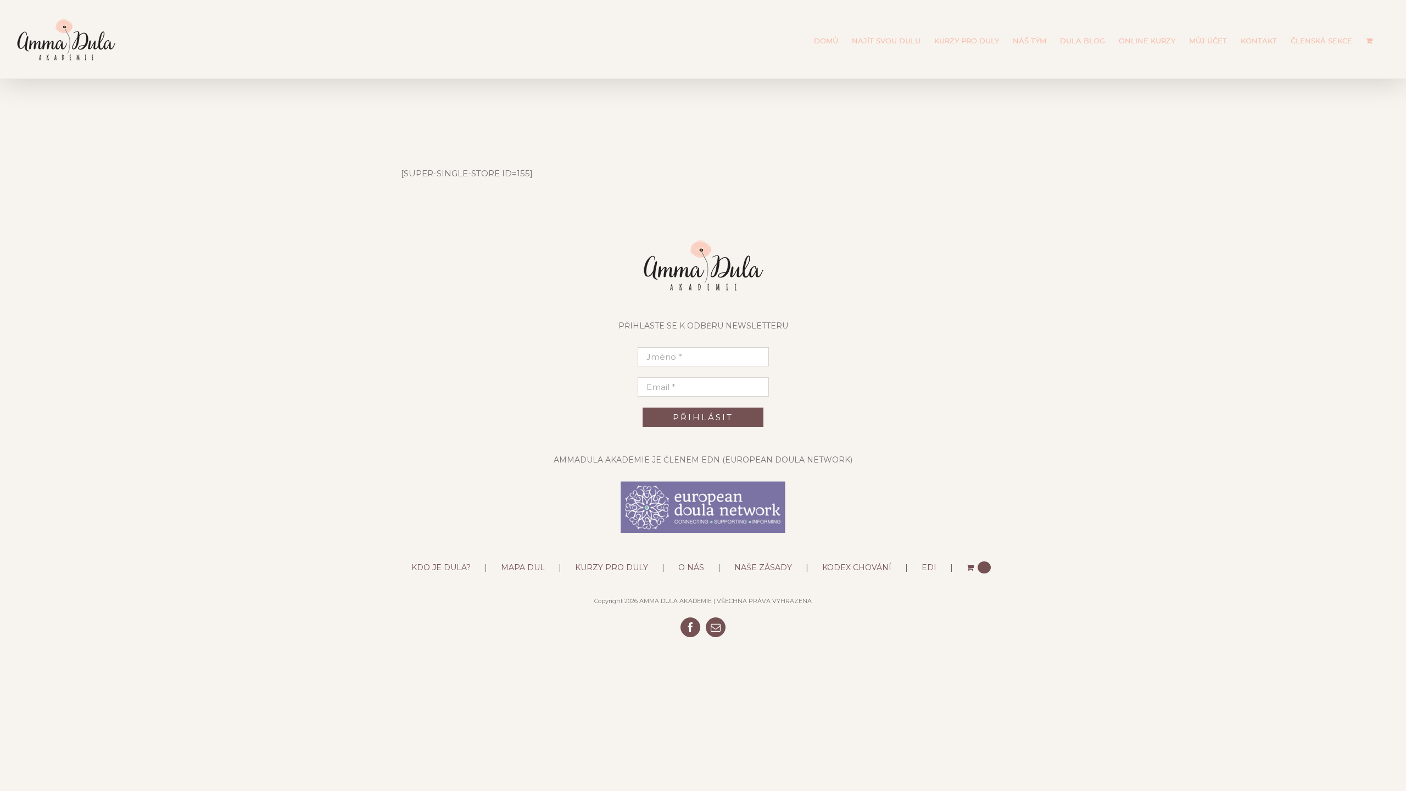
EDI (929, 567)
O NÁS (691, 567)
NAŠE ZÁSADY (763, 567)
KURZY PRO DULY (611, 567)
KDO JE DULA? (441, 567)
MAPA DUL (523, 567)
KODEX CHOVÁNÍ (856, 567)
